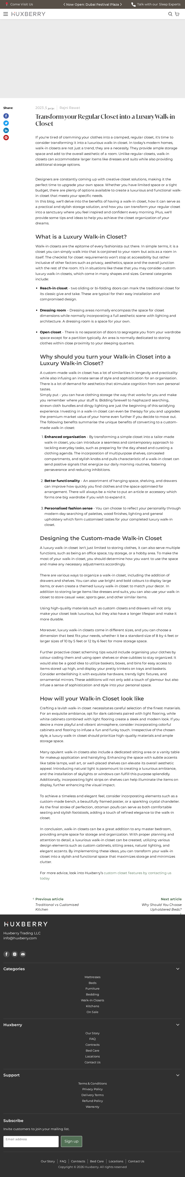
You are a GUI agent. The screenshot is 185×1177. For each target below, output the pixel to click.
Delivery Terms (92, 1095)
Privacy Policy (92, 1089)
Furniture (93, 988)
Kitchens (92, 1006)
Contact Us (93, 1062)
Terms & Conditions (92, 1083)
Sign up (72, 1141)
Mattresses (92, 977)
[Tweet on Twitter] (6, 123)
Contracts (92, 1044)
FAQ (92, 1039)
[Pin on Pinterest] (6, 137)
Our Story (92, 1033)
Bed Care (92, 1050)
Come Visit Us (21, 4)
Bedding (92, 994)
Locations (92, 1056)
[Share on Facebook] (6, 116)
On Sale (92, 1012)
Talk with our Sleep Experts (158, 4)
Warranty (92, 1106)
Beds (92, 983)
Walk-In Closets (92, 1000)
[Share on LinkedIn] (6, 130)
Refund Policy (92, 1101)
